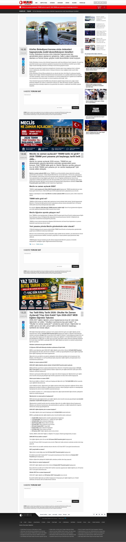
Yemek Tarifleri (43, 514)
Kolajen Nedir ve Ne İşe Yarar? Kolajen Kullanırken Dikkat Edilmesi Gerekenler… (61, 529)
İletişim (65, 514)
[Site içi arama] (105, 2)
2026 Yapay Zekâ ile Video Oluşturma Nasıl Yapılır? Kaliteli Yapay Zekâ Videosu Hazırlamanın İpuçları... (90, 536)
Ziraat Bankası (37, 522)
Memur (30, 522)
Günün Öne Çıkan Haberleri (26, 525)
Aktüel (48, 522)
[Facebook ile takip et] (94, 514)
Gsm (60, 522)
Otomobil (79, 522)
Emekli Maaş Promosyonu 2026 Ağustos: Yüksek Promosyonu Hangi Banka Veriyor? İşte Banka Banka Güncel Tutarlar (32, 529)
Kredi (25, 522)
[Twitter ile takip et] (96, 514)
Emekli (103, 522)
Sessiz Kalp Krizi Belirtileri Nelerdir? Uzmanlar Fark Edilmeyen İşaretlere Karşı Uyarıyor (90, 533)
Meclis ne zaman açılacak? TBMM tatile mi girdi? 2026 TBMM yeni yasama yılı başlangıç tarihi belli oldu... (32, 533)
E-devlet (43, 522)
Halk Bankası (66, 522)
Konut (84, 522)
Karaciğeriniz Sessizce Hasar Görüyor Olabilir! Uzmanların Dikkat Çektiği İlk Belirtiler (32, 535)
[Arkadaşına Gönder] (23, 67)
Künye (60, 514)
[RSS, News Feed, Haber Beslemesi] (99, 514)
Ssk (21, 522)
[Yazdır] (23, 70)
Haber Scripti (61, 518)
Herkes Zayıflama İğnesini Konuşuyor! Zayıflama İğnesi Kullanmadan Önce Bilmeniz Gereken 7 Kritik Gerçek (60, 533)
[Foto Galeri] (100, 2)
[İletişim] (103, 2)
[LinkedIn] (23, 64)
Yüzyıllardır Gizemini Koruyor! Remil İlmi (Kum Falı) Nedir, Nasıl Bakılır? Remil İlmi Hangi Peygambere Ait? (61, 536)
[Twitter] (23, 62)
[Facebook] (23, 59)
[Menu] (95, 2)
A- (82, 52)
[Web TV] (97, 2)
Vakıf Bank (73, 522)
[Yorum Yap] (23, 72)
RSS (69, 514)
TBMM (37, 244)
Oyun (50, 514)
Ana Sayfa (54, 514)
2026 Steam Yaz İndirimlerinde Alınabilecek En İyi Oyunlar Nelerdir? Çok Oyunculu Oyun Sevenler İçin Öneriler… (32, 531)
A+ (82, 49)
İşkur (89, 522)
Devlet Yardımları (96, 522)
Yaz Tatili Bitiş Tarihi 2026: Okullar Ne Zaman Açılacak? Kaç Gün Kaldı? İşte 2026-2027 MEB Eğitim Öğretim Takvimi (33, 536)
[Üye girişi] (102, 514)
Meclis (41, 244)
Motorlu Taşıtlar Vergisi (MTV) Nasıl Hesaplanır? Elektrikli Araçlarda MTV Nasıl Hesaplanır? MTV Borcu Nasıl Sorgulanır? (90, 529)
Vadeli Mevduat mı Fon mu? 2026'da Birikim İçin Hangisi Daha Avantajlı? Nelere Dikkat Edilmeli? (91, 531)
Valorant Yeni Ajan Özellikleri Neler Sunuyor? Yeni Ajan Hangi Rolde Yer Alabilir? (61, 531)
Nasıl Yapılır (54, 522)
